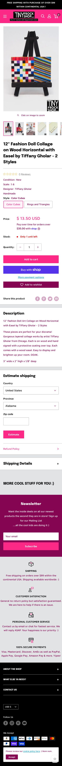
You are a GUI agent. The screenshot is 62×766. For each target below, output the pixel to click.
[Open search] (43, 16)
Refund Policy (11, 448)
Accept (11, 757)
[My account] (49, 16)
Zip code (8, 414)
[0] (56, 16)
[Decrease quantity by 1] (20, 247)
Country (8, 383)
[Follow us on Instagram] (12, 723)
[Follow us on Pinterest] (18, 723)
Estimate (13, 434)
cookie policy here (31, 751)
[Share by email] (56, 298)
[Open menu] (5, 16)
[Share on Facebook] (37, 298)
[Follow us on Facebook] (5, 723)
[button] (31, 285)
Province (8, 398)
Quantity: (9, 247)
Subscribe (31, 546)
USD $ (8, 707)
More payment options (31, 277)
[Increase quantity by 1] (37, 247)
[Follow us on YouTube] (24, 723)
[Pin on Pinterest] (43, 298)
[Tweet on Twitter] (50, 298)
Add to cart (31, 259)
